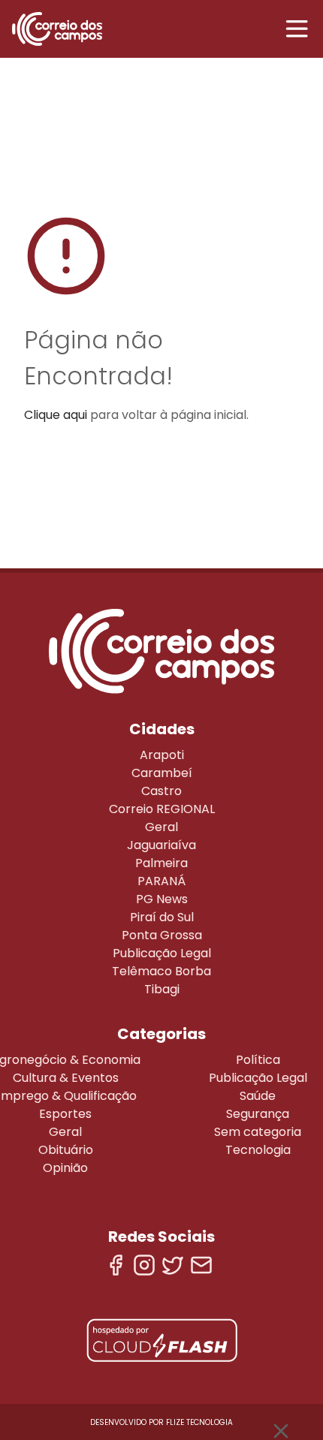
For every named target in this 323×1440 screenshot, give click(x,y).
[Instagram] (144, 1265)
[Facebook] (115, 1265)
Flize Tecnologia (199, 1422)
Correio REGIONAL (162, 809)
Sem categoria (257, 1131)
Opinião (65, 1167)
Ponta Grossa (162, 935)
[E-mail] (201, 1265)
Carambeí (161, 773)
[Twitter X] (173, 1265)
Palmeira (161, 863)
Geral (161, 827)
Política (258, 1059)
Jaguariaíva (161, 845)
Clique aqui (55, 414)
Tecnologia (258, 1149)
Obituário (65, 1149)
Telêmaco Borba (161, 971)
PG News (162, 899)
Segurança (257, 1113)
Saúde (258, 1095)
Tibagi (162, 989)
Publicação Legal (162, 953)
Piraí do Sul (162, 917)
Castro (161, 791)
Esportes (65, 1113)
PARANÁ (161, 881)
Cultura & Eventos (66, 1077)
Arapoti (162, 755)
